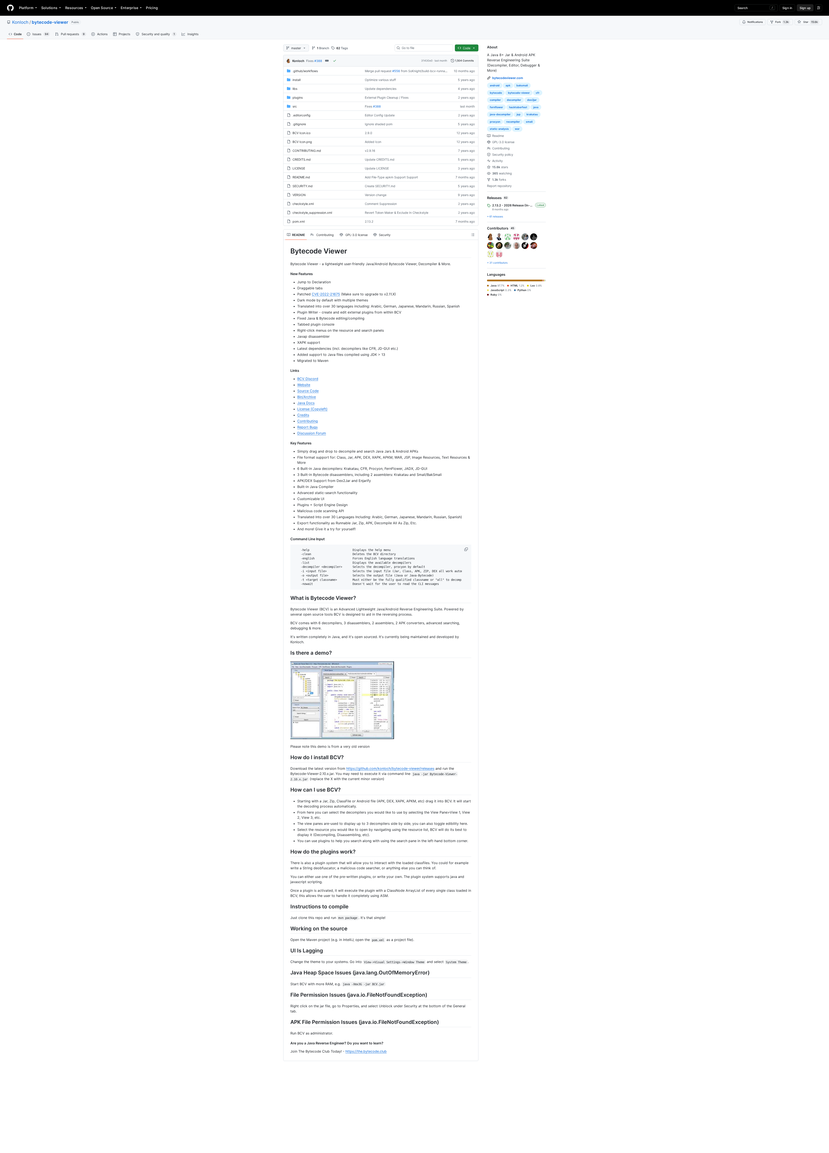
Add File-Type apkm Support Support (391, 177)
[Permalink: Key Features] (287, 443)
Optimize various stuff (380, 80)
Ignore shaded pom (378, 124)
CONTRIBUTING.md (307, 150)
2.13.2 (369, 221)
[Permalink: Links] (287, 370)
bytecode (496, 92)
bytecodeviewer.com (507, 78)
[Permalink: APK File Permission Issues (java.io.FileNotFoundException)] (287, 1022)
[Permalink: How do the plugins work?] (287, 852)
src (295, 106)
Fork (782, 22)
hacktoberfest (518, 107)
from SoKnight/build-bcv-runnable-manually (432, 71)
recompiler (513, 121)
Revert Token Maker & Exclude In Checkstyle (396, 212)
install (297, 80)
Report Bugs (307, 427)
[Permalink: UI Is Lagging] (287, 951)
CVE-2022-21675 (326, 294)
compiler (495, 99)
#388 (318, 61)
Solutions (49, 8)
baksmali (522, 85)
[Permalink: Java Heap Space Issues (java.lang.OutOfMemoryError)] (287, 973)
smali (529, 121)
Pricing (152, 8)
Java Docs (306, 403)
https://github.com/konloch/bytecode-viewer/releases (390, 768)
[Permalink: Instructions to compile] (287, 906)
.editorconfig (301, 115)
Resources (74, 8)
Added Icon (373, 142)
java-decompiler (500, 114)
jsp (518, 114)
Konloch (20, 22)
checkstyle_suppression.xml (312, 212)
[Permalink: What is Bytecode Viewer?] (287, 598)
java (535, 107)
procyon (495, 121)
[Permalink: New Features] (287, 274)
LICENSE (299, 168)
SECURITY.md (303, 186)
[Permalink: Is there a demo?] (287, 653)
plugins (298, 97)
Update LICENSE (377, 168)
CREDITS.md (302, 159)
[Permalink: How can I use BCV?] (287, 790)
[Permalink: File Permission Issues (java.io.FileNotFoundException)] (287, 995)
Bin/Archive (306, 397)
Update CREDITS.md (379, 159)
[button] (467, 549)
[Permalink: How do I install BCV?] (287, 757)
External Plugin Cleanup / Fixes (386, 97)
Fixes (309, 61)
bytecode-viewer (50, 22)
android (495, 85)
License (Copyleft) (312, 409)
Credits (303, 415)
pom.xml (299, 221)
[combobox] (425, 48)
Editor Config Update (380, 115)
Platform (26, 8)
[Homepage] (10, 7)
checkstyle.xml (303, 204)
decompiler (514, 99)
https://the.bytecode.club (366, 1051)
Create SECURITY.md (380, 186)
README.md (301, 177)
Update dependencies (380, 88)
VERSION (299, 195)
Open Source (102, 8)
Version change (375, 195)
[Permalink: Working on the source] (287, 928)
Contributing (307, 421)
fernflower (496, 107)
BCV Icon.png (302, 142)
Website (303, 385)
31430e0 (427, 60)
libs (295, 88)
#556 (396, 71)
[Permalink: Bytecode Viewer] (287, 251)
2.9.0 (368, 133)
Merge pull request (378, 71)
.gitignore (299, 124)
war (517, 128)
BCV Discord (307, 379)
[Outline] (472, 234)
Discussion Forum (311, 433)
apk (508, 85)
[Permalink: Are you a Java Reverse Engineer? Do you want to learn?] (287, 1043)
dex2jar (532, 99)
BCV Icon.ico (301, 133)
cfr (537, 92)
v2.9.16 (370, 150)
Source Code (308, 391)
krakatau (532, 114)
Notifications (755, 22)
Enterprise (129, 8)
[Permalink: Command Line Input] (287, 539)
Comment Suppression (381, 204)
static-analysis (499, 128)
